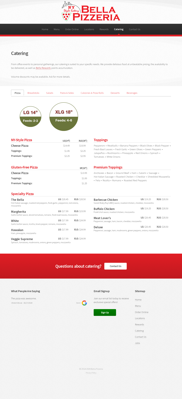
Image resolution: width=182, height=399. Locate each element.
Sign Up (105, 312)
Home (45, 29)
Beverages (132, 92)
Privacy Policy (91, 373)
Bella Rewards (43, 67)
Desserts (115, 92)
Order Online (72, 29)
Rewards (104, 29)
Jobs (137, 343)
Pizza (17, 93)
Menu (57, 29)
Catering (119, 29)
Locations (89, 29)
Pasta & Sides (67, 92)
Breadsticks (33, 92)
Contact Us (134, 29)
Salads (49, 92)
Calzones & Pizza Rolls (92, 92)
